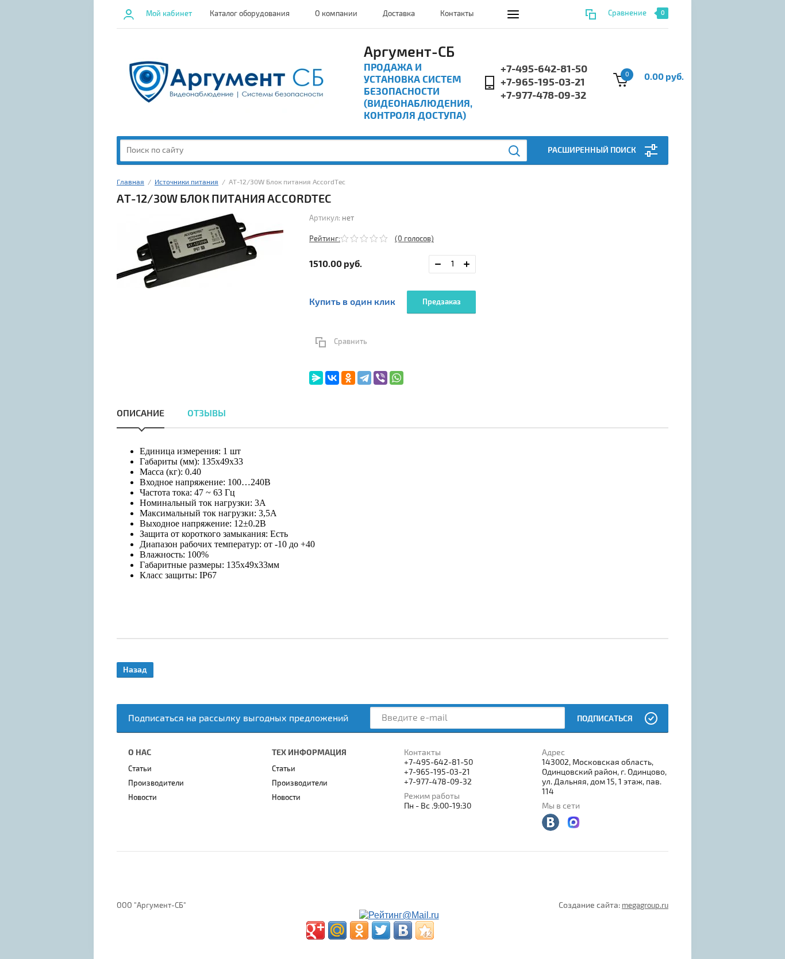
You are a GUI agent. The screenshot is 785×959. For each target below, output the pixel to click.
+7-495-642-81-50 (544, 69)
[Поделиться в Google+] (315, 930)
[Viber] (380, 378)
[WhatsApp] (396, 378)
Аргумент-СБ (409, 52)
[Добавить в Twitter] (381, 930)
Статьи (140, 769)
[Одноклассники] (348, 378)
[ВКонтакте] (332, 378)
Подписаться (605, 719)
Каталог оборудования (250, 13)
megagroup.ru (645, 905)
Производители (156, 783)
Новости (142, 797)
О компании (336, 13)
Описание (140, 413)
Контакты (457, 13)
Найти (515, 151)
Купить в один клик (352, 302)
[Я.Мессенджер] (316, 378)
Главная (130, 182)
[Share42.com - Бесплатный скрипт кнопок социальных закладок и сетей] (424, 930)
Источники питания (186, 182)
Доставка (399, 13)
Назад (135, 670)
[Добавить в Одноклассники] (359, 930)
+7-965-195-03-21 (543, 82)
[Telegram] (364, 378)
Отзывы (206, 413)
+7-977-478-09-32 (543, 95)
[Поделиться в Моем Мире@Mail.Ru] (337, 930)
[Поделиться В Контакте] (403, 930)
